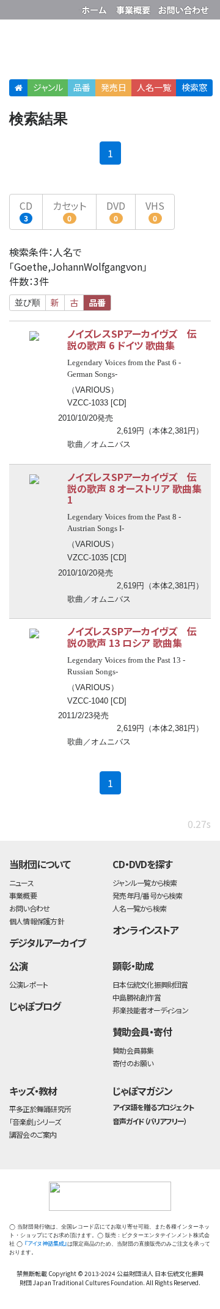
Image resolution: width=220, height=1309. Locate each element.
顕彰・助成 (132, 965)
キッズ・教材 (33, 1090)
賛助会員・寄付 (142, 1031)
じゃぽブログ (35, 1006)
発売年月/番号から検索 (147, 895)
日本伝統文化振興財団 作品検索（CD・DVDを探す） (110, 51)
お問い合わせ (183, 7)
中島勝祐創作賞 (136, 997)
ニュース (21, 882)
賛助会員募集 (132, 1050)
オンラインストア (145, 929)
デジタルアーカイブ (47, 942)
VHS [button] (154, 210)
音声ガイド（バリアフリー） (149, 1121)
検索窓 (194, 87)
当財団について (39, 864)
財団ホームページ (96, 7)
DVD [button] (115, 210)
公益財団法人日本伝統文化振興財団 (16, 8)
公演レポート (28, 984)
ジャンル (48, 87)
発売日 (114, 87)
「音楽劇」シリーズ (35, 1121)
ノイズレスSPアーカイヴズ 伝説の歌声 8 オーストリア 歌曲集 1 (134, 488)
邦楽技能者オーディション (150, 1010)
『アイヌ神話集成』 (45, 1243)
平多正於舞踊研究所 (40, 1109)
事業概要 (134, 7)
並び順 (27, 302)
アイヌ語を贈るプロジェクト (152, 1107)
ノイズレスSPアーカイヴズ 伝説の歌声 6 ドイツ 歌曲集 (132, 339)
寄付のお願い (132, 1063)
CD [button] (26, 210)
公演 (18, 965)
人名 (154, 87)
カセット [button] (69, 210)
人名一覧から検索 (139, 908)
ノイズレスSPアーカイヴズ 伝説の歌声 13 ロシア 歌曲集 (132, 637)
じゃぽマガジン (142, 1090)
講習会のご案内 (33, 1134)
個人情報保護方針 (36, 921)
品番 (81, 87)
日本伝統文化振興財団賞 (150, 984)
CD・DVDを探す (142, 864)
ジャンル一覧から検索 (144, 882)
